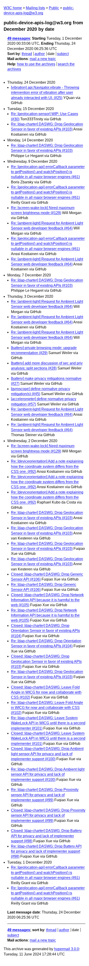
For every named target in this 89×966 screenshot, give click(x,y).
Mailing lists (35, 8)
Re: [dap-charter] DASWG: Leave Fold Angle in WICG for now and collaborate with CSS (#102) (47, 708)
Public (54, 8)
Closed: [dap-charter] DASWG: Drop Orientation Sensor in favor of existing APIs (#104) (45, 631)
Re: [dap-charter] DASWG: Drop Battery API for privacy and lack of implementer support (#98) (46, 851)
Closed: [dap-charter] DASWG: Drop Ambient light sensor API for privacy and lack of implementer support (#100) (47, 754)
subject (63, 54)
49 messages (18, 38)
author (39, 54)
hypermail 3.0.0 (66, 949)
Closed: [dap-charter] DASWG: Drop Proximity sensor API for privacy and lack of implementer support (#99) (48, 815)
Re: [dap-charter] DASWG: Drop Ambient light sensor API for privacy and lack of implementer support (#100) (47, 774)
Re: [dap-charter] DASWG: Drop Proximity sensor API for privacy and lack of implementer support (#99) (45, 795)
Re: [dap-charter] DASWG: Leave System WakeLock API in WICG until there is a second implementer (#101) (48, 723)
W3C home (13, 8)
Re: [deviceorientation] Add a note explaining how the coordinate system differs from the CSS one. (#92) (47, 466)
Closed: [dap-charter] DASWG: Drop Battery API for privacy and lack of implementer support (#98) (46, 836)
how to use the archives (36, 64)
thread (27, 54)
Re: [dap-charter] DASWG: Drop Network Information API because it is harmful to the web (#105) (45, 615)
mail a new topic (43, 59)
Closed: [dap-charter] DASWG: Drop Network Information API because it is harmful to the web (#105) (47, 600)
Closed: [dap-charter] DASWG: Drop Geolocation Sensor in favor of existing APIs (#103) (46, 661)
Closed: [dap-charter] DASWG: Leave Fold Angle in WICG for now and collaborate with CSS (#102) (46, 692)
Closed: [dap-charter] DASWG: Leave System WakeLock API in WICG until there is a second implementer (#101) (48, 738)
